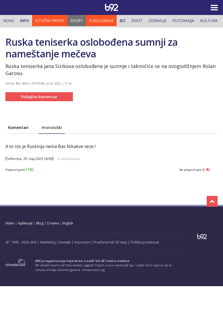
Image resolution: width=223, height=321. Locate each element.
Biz (123, 20)
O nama (53, 223)
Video (9, 223)
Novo (8, 20)
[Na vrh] (212, 201)
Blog (39, 223)
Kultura (209, 20)
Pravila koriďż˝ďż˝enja (110, 242)
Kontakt (65, 242)
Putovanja (183, 20)
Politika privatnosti (145, 242)
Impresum (82, 242)
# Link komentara (68, 159)
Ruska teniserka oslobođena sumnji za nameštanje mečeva (91, 47)
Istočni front (49, 20)
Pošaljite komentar (39, 96)
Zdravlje (157, 20)
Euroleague (101, 20)
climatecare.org (93, 270)
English (68, 223)
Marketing (47, 242)
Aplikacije (25, 223)
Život (137, 20)
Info (24, 20)
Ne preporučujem (194, 170)
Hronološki (52, 127)
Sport (76, 20)
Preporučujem (19, 170)
